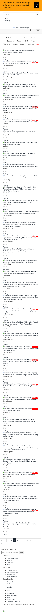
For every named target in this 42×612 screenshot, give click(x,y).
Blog (8, 564)
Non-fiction (30, 44)
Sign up (7, 21)
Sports (22, 44)
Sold (37, 44)
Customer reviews (12, 559)
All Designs (9, 38)
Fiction (33, 41)
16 (38, 540)
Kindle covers (11, 574)
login (6, 19)
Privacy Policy (11, 599)
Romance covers (12, 595)
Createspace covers (13, 572)
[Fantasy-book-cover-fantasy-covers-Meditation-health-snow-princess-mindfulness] (21, 143)
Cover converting (12, 576)
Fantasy (19, 41)
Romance (18, 38)
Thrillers (5, 344)
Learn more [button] (7, 7)
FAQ (8, 597)
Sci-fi (26, 41)
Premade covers (12, 570)
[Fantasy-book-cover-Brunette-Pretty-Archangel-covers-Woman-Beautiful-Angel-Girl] (21, 74)
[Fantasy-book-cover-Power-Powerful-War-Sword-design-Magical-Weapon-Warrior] (21, 51)
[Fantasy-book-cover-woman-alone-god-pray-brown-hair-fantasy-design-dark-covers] (21, 132)
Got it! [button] (36, 5)
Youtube (9, 588)
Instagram (10, 586)
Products (9, 560)
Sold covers (10, 594)
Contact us (10, 562)
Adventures (6, 44)
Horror (26, 38)
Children (33, 38)
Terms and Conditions (13, 601)
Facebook (10, 582)
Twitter (9, 584)
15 (34, 540)
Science (15, 44)
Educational (10, 41)
